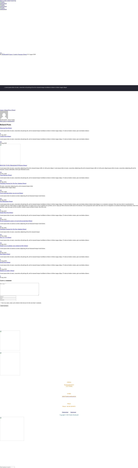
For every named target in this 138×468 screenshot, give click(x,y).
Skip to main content (5, 0)
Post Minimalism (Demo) (6, 201)
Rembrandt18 (5, 54)
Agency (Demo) (4, 110)
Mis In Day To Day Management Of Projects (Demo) (13, 165)
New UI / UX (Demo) (5, 237)
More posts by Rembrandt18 (7, 121)
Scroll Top (13, 0)
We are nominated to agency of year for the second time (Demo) (16, 221)
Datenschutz (65, 412)
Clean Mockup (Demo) (6, 175)
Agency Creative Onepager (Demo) (18, 54)
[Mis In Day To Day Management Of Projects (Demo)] (10, 164)
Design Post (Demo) (5, 262)
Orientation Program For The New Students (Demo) (13, 183)
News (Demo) (11, 110)
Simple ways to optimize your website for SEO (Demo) (14, 245)
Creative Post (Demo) (5, 136)
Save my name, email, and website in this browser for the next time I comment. (21, 303)
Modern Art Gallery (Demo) (7, 270)
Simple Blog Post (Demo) (6, 212)
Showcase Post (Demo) (6, 128)
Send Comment (4, 305)
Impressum (73, 412)
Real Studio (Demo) (5, 254)
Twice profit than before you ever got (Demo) (11, 193)
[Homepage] (4, 6)
